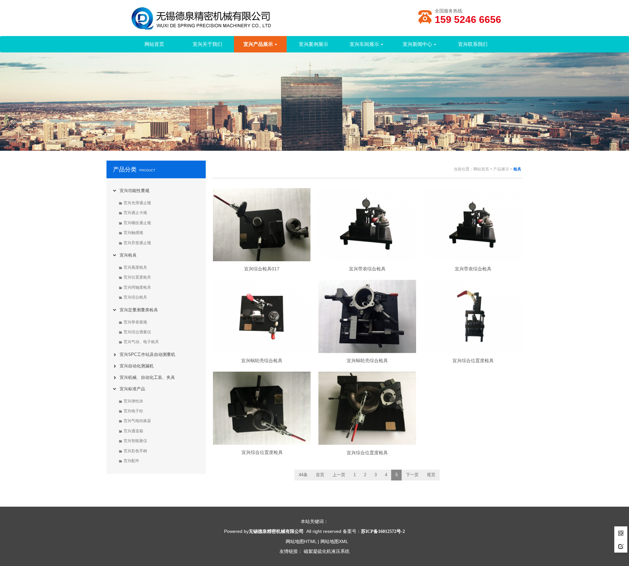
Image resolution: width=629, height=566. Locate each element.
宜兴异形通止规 (137, 243)
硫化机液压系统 (333, 551)
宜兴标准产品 (132, 388)
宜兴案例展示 (313, 44)
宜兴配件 (131, 461)
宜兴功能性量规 (134, 190)
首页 (320, 474)
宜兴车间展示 (364, 44)
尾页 (431, 474)
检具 (517, 169)
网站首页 (154, 44)
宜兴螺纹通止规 (137, 223)
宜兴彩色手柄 (135, 451)
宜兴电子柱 (133, 411)
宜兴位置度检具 (137, 277)
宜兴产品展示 (258, 44)
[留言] (620, 546)
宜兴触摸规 (133, 232)
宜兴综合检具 (135, 297)
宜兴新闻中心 (417, 44)
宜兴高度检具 (135, 267)
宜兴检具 (128, 255)
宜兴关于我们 (207, 44)
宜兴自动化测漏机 (137, 365)
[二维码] (620, 532)
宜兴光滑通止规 (137, 203)
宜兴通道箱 (133, 431)
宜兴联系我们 (472, 44)
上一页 (339, 474)
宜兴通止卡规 (135, 212)
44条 (303, 474)
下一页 (412, 474)
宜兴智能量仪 (135, 441)
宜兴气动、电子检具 (141, 342)
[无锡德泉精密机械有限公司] (223, 21)
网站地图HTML (301, 541)
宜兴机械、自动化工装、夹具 (147, 377)
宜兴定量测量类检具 (139, 309)
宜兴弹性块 (133, 401)
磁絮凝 (310, 551)
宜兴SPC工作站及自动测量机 (147, 354)
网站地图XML (334, 541)
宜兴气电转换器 (137, 421)
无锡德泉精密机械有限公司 (276, 531)
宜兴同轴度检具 (137, 287)
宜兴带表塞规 (135, 322)
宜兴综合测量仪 (137, 332)
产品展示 (501, 169)
